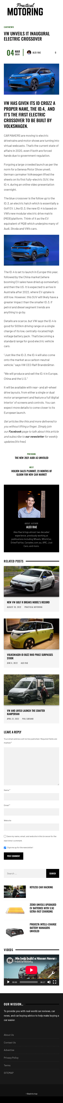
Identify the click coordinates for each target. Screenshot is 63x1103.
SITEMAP (8, 1072)
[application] (31, 970)
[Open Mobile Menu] (50, 9)
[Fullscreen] (54, 982)
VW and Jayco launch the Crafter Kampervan (26, 712)
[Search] (56, 9)
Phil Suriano (28, 718)
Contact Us (10, 1042)
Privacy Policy (11, 1057)
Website (7, 820)
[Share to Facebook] (15, 1099)
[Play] (8, 982)
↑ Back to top (31, 1093)
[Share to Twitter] (47, 1099)
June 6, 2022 (12, 663)
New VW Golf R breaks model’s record (28, 602)
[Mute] (49, 982)
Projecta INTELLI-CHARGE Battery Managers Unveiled (43, 928)
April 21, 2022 (13, 718)
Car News (9, 27)
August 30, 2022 (14, 607)
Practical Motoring (34, 607)
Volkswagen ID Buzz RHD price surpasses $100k (30, 656)
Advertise (9, 1049)
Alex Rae (37, 52)
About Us (9, 1034)
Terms (7, 1065)
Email (7, 805)
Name (7, 790)
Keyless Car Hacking (41, 887)
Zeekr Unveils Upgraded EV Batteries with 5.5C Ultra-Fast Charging (43, 908)
